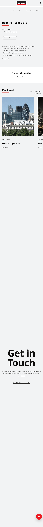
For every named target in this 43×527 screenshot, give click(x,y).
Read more (5, 147)
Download (5, 59)
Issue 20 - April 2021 (11, 143)
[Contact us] (39, 517)
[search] (40, 3)
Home (4, 11)
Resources (10, 11)
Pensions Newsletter (20, 11)
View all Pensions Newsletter (35, 92)
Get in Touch (21, 77)
